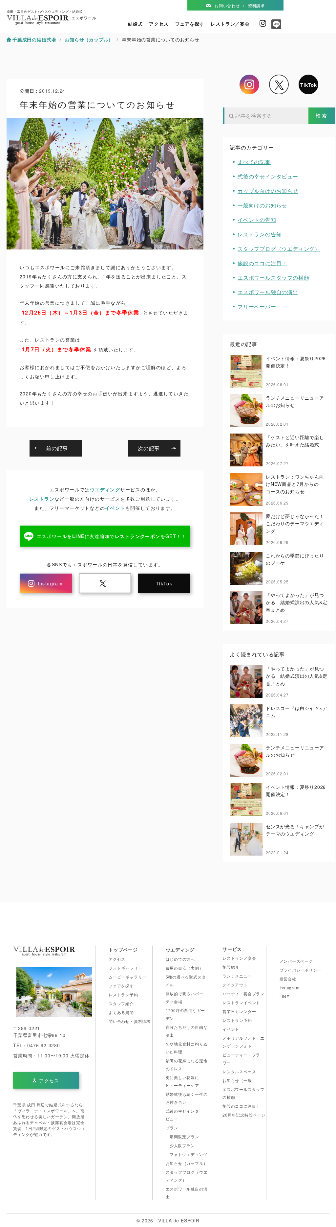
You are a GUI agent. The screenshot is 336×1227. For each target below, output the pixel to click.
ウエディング (105, 489)
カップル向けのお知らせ (268, 191)
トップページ (123, 949)
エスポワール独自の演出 (268, 292)
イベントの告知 (257, 220)
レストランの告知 (260, 234)
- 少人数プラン (180, 1145)
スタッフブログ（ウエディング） (279, 248)
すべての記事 (254, 162)
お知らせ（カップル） (187, 1163)
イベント (115, 508)
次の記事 (149, 448)
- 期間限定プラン (182, 1136)
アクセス (158, 23)
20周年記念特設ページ (243, 1115)
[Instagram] (249, 84)
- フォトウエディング (187, 1154)
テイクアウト (235, 984)
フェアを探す (189, 23)
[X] (279, 84)
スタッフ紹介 (121, 1003)
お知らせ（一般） (239, 1080)
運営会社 (288, 978)
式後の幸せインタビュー (268, 176)
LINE (284, 996)
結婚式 (135, 23)
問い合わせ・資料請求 (130, 1021)
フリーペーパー (257, 306)
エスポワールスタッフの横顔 (273, 277)
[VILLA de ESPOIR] (44, 953)
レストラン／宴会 (230, 23)
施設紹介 (230, 967)
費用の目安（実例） (184, 968)
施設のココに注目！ (262, 263)
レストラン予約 (123, 994)
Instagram (263, 23)
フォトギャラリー (125, 968)
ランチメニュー (237, 976)
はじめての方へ (180, 959)
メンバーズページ (296, 961)
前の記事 (57, 448)
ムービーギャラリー (127, 976)
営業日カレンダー (239, 1011)
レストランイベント (241, 1002)
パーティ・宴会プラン (243, 993)
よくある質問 (121, 1012)
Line (275, 26)
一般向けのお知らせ (262, 205)
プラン (172, 1127)
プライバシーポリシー (301, 970)
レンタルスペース (239, 1071)
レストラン (41, 498)
